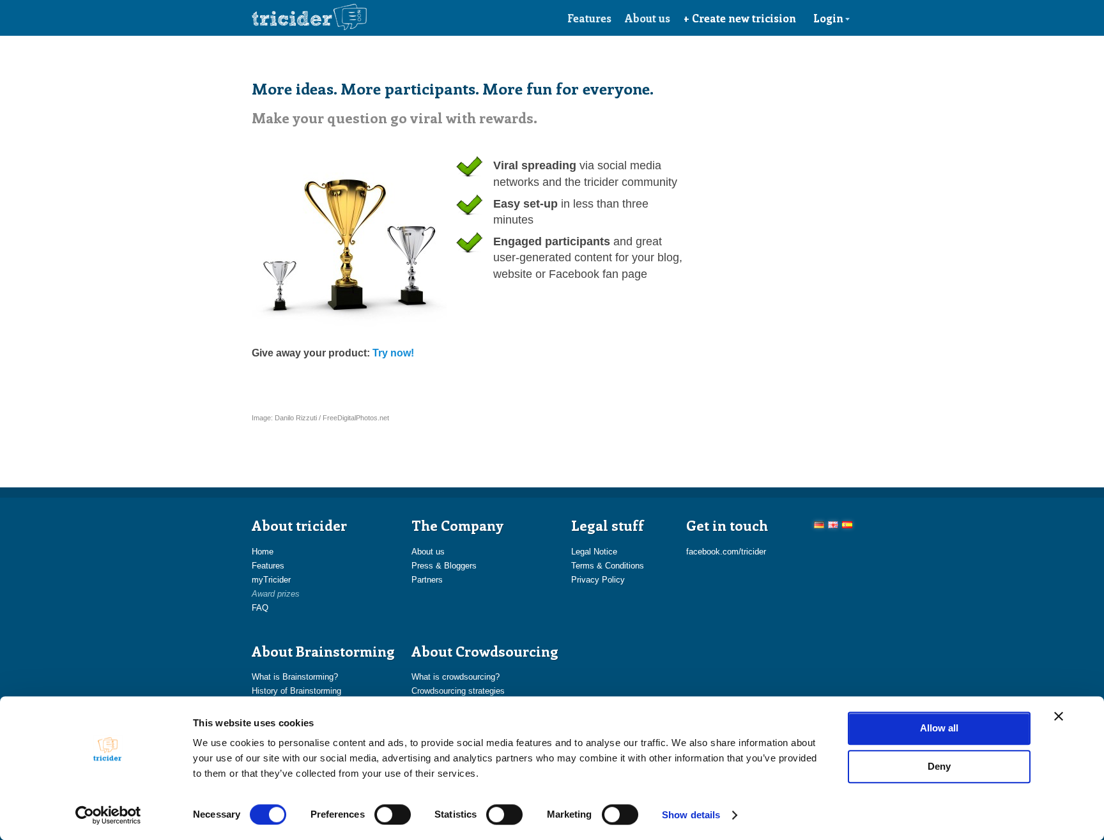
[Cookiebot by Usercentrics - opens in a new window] (108, 815)
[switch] (392, 814)
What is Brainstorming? (295, 677)
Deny (939, 766)
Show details (691, 814)
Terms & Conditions (607, 565)
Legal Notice (594, 551)
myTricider (271, 579)
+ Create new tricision (740, 18)
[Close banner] (1058, 716)
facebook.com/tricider (726, 551)
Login (828, 18)
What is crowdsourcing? (455, 677)
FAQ (260, 608)
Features (589, 18)
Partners (427, 579)
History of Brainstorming (296, 691)
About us (647, 18)
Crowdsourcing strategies (458, 691)
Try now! (393, 352)
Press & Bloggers (444, 565)
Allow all (939, 727)
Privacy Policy (598, 579)
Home (262, 551)
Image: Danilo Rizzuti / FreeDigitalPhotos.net (320, 418)
